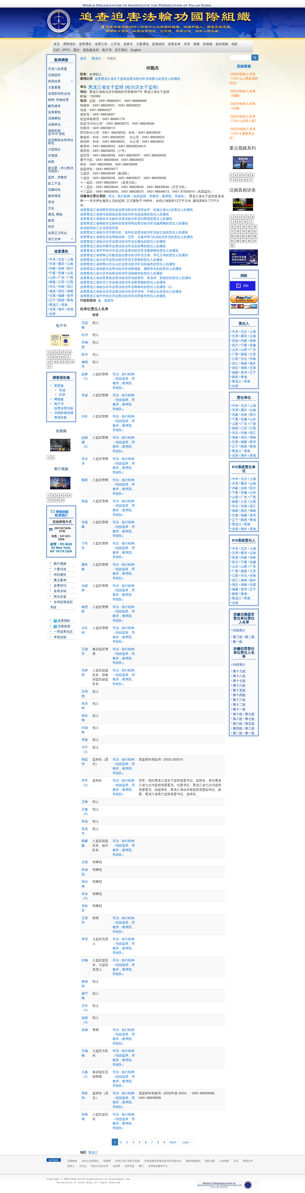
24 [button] (243, 236)
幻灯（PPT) (61, 49)
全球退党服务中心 (158, 1166)
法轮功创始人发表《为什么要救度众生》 (242, 133)
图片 (76, 49)
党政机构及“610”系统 (56, 132)
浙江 (70, 286)
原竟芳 (85, 830)
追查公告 (101, 43)
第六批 (237, 723)
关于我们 (121, 49)
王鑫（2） (86, 1074)
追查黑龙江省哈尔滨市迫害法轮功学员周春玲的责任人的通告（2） (127, 286)
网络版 (59, 399)
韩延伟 (85, 1095)
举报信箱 (60, 636)
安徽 (61, 272)
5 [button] (65, 352)
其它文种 (54, 239)
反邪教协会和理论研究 (60, 141)
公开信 (115, 43)
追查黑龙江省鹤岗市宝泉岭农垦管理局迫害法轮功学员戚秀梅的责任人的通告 (134, 223)
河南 (61, 286)
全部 (52, 313)
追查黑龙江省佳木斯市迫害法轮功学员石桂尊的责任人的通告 (123, 246)
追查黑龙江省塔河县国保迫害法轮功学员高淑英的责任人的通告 (124, 214)
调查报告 (69, 43)
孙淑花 (85, 871)
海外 (61, 309)
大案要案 (54, 87)
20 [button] (249, 231)
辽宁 (52, 300)
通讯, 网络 (55, 214)
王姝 (85, 801)
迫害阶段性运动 (59, 93)
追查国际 (63, 620)
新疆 (52, 281)
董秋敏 (85, 566)
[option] (61, 337)
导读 (62, 390)
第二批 (250, 636)
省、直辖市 (106, 300)
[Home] (59, 21)
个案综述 (60, 568)
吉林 (61, 268)
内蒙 (52, 268)
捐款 (246, 285)
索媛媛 (85, 842)
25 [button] (249, 236)
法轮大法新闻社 (90, 1160)
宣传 (51, 201)
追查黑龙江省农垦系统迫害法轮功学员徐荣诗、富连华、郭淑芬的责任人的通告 (135, 277)
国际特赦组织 (193, 1160)
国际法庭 (210, 1160)
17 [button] (49, 366)
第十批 (237, 713)
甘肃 (52, 295)
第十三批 (239, 699)
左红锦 (85, 629)
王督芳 (85, 920)
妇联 (51, 161)
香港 (64, 304)
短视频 (207, 43)
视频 (196, 43)
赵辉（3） (86, 376)
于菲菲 (85, 545)
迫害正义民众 (57, 232)
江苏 (61, 281)
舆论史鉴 (60, 596)
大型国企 (54, 149)
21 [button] (254, 231)
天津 (52, 263)
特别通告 (60, 574)
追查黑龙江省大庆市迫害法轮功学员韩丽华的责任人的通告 (121, 273)
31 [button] (254, 240)
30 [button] (249, 240)
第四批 (237, 728)
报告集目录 (91, 49)
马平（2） (86, 749)
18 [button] (237, 231)
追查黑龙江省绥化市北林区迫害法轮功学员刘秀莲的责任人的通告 (126, 218)
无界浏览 (129, 1166)
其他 (70, 309)
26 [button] (254, 236)
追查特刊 (60, 585)
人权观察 (224, 1160)
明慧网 (107, 1160)
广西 (70, 277)
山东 (70, 272)
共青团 (53, 155)
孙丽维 (85, 1116)
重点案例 (60, 579)
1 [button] (48, 352)
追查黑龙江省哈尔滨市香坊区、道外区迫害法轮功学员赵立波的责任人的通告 (134, 232)
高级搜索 (244, 66)
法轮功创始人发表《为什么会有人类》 (243, 118)
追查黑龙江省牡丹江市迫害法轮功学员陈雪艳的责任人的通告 (123, 282)
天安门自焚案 (57, 68)
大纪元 (82, 1166)
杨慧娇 (85, 608)
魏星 (85, 479)
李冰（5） (86, 895)
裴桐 (85, 1029)
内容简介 (239, 630)
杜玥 (85, 334)
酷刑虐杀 (54, 105)
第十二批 (239, 704)
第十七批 (239, 680)
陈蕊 (85, 500)
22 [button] (232, 236)
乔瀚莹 (85, 344)
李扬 (85, 739)
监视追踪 (158, 43)
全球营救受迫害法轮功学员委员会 (162, 1160)
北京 (61, 259)
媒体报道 (54, 195)
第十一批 (239, 709)
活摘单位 (54, 124)
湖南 (70, 291)
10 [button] (62, 357)
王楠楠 (85, 1052)
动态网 (116, 1166)
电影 (234, 43)
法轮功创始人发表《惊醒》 (242, 93)
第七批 (250, 718)
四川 (70, 268)
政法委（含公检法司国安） (60, 169)
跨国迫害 (54, 81)
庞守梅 (85, 995)
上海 (70, 259)
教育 (51, 220)
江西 (70, 281)
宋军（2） (86, 782)
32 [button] (232, 245)
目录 (62, 394)
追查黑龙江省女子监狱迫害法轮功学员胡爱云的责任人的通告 (137, 78)
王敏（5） (86, 811)
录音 (187, 43)
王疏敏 (85, 324)
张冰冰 (85, 460)
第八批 (237, 718)
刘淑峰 (85, 729)
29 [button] (243, 240)
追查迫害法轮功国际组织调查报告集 (63, 412)
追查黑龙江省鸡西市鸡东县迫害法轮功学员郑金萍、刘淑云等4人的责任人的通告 (136, 209)
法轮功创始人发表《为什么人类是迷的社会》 (243, 78)
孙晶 (85, 821)
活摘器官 (54, 74)
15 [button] (66, 361)
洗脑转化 (54, 189)
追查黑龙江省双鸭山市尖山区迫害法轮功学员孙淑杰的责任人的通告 (127, 264)
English (136, 49)
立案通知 (142, 43)
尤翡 (85, 861)
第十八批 (239, 675)
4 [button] (61, 352)
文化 (51, 208)
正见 (236, 1160)
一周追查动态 (63, 631)
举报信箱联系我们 (61, 513)
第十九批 (239, 671)
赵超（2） (86, 1019)
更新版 (59, 385)
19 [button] (243, 231)
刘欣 (85, 416)
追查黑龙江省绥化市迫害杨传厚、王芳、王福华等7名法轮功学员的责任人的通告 (136, 236)
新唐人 (71, 1166)
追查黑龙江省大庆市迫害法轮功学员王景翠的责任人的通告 (121, 259)
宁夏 (52, 272)
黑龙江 (54, 304)
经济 (51, 226)
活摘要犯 (54, 118)
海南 (52, 291)
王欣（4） (86, 1007)
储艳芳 (85, 364)
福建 (61, 295)
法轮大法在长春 (99, 1166)
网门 (141, 1166)
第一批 (237, 641)
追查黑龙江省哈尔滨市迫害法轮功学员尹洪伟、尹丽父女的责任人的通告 (131, 291)
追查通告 (85, 43)
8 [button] (53, 357)
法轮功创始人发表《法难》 (242, 105)
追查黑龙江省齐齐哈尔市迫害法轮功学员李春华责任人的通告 (123, 295)
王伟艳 (85, 693)
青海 (70, 300)
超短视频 (222, 43)
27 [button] (232, 240)
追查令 (128, 43)
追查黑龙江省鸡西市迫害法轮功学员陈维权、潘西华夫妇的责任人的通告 (131, 268)
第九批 (250, 713)
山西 (52, 277)
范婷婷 (85, 672)
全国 (52, 309)
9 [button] (57, 357)
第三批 (237, 636)
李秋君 (85, 907)
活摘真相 (63, 626)
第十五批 (239, 690)
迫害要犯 (54, 111)
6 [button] (70, 352)
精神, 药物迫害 (58, 99)
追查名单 (174, 43)
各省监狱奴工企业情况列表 (99, 227)
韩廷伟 (85, 761)
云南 (70, 263)
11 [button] (67, 357)
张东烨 (85, 705)
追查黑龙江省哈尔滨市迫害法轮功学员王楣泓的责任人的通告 (123, 241)
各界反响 (60, 590)
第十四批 (239, 694)
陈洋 (85, 354)
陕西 (61, 300)
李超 (85, 395)
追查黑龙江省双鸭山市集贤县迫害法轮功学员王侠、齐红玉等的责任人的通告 (134, 255)
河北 (52, 286)
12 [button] (49, 361)
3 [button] (57, 352)
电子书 (107, 49)
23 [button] (237, 236)
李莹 (85, 938)
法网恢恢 (72, 1160)
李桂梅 (85, 883)
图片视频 (60, 563)
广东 (61, 277)
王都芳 (85, 651)
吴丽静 (85, 587)
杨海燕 (85, 983)
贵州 (70, 295)
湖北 (61, 291)
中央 (52, 259)
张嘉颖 (85, 524)
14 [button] (60, 361)
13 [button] (55, 361)
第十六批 (239, 685)
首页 (56, 43)
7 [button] (48, 357)
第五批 (250, 723)
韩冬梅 (85, 717)
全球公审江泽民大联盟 (127, 1160)
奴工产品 (54, 183)
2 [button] (53, 352)
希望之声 (248, 1160)
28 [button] (237, 240)
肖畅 (85, 960)
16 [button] (72, 361)
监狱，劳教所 (57, 177)
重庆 (61, 263)
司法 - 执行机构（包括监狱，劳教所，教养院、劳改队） (147, 196)
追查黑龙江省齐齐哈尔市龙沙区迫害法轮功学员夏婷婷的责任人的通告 (129, 250)
